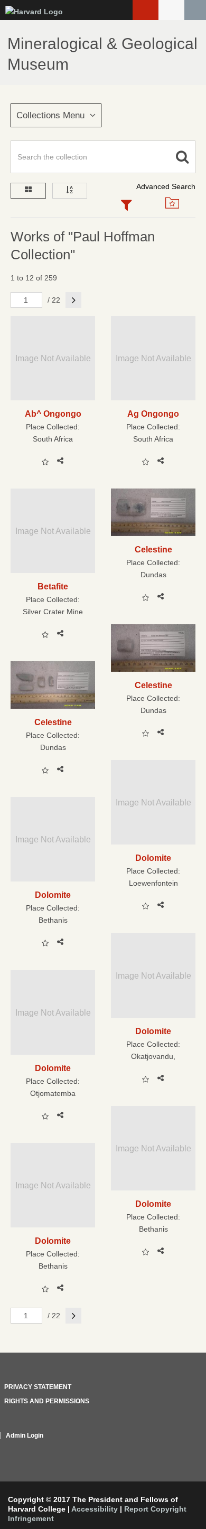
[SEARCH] (195, 10)
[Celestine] (153, 512)
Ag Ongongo (153, 413)
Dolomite (153, 857)
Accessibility (94, 1509)
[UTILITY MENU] (171, 10)
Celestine (153, 549)
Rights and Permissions (46, 1401)
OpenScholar (175, 1448)
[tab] (126, 206)
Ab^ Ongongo (53, 413)
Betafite (53, 586)
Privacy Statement (37, 1387)
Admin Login (24, 1435)
